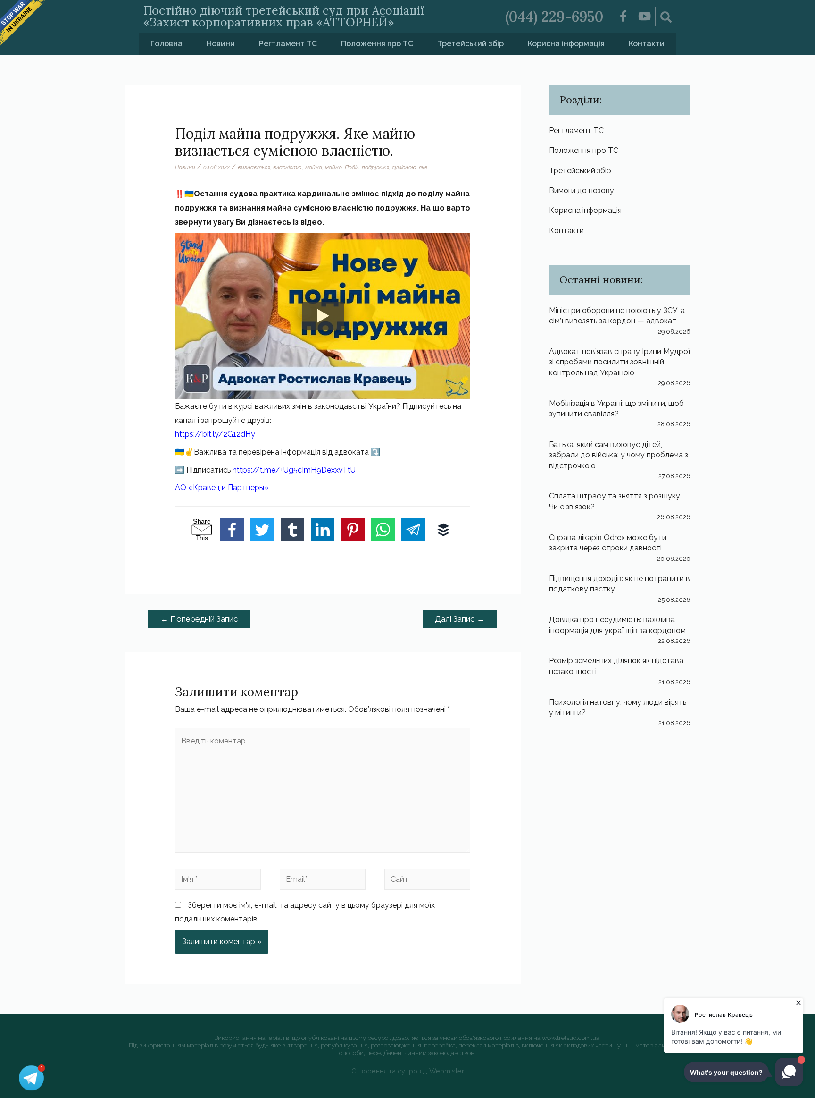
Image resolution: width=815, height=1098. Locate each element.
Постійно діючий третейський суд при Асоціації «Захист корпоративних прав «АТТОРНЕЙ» (283, 16)
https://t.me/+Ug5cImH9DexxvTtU (294, 469)
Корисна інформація (566, 43)
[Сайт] (427, 880)
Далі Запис (460, 619)
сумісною (404, 167)
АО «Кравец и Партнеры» (221, 487)
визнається (254, 167)
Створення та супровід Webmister (407, 1071)
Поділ (352, 167)
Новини (221, 43)
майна (313, 167)
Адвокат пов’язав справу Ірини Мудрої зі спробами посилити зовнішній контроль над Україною (619, 362)
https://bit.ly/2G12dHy (215, 434)
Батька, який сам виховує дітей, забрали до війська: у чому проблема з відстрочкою (618, 455)
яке (423, 167)
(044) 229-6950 (554, 16)
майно (333, 167)
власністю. (287, 167)
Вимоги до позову (581, 190)
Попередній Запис (199, 619)
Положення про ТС (377, 43)
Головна (166, 43)
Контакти (647, 43)
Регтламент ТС (288, 43)
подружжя (375, 167)
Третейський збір (470, 43)
